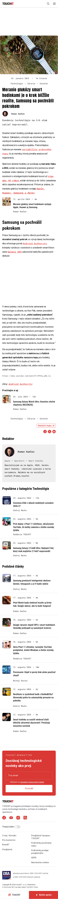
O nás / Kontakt (9, 835)
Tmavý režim (8, 827)
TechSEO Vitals (32, 887)
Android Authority (35, 243)
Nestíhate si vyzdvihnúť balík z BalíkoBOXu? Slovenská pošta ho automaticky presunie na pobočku (33, 697)
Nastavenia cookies (40, 862)
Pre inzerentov (8, 840)
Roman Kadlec (18, 113)
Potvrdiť (29, 788)
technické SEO (9, 887)
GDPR (33, 858)
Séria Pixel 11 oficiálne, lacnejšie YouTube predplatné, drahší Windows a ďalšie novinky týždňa (33, 650)
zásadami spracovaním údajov (32, 782)
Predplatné (7, 849)
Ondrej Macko (20, 510)
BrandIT (5, 845)
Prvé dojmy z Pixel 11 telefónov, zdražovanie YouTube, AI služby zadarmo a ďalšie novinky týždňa (33, 527)
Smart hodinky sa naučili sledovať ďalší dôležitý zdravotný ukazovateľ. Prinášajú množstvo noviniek (31, 722)
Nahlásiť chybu (45, 426)
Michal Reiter (20, 681)
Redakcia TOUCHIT (22, 534)
